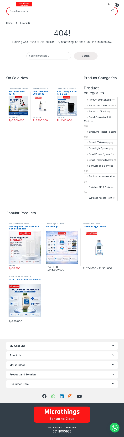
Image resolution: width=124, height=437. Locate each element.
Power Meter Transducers (20, 276)
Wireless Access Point (100, 197)
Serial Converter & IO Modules (97, 119)
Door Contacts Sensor (19, 224)
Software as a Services (101, 165)
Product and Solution (100, 99)
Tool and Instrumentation (101, 176)
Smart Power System (99, 154)
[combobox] (57, 11)
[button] (114, 427)
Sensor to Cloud (97, 111)
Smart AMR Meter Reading (102, 131)
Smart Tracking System (101, 160)
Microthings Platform (55, 224)
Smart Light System (98, 148)
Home (9, 23)
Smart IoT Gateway (98, 142)
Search (112, 11)
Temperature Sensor (92, 224)
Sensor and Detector (100, 105)
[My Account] (109, 4)
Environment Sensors (18, 88)
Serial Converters (40, 88)
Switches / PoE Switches (101, 187)
